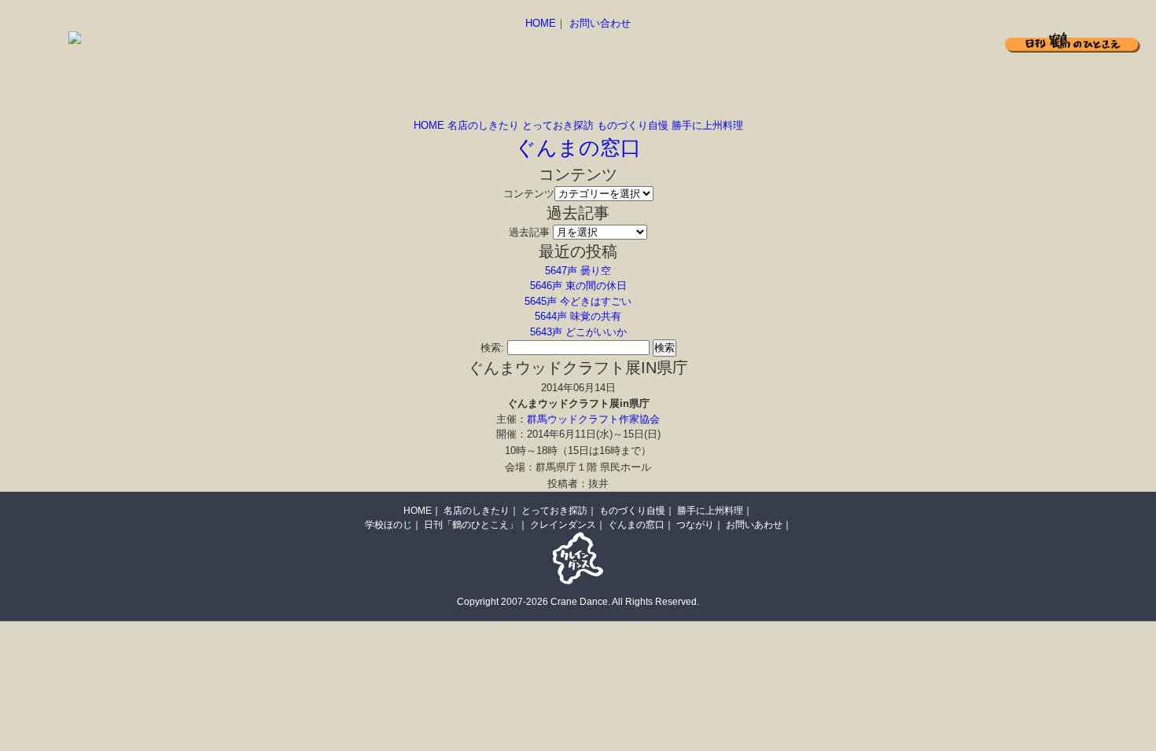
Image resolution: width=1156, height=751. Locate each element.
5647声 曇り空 (578, 271)
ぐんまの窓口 (578, 147)
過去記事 (529, 232)
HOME (540, 23)
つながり (695, 524)
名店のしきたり (483, 125)
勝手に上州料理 (707, 125)
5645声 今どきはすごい (578, 301)
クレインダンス (563, 524)
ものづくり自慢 (632, 125)
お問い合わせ (600, 23)
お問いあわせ (754, 524)
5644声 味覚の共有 (578, 316)
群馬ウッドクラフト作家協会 (593, 419)
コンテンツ (528, 194)
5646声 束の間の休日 (578, 285)
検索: (492, 348)
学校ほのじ (388, 524)
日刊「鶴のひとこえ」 (471, 524)
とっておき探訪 (558, 125)
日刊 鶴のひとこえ (1072, 42)
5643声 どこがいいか (578, 332)
